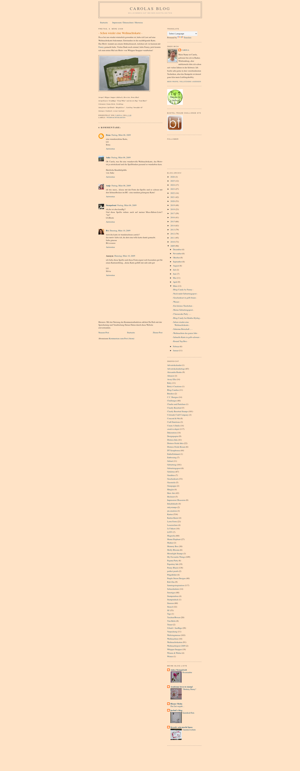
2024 (172, 184)
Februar (176, 346)
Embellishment (173, 454)
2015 (172, 221)
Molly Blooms (173, 549)
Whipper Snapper (174, 649)
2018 (172, 209)
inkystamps (172, 507)
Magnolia (171, 535)
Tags (169, 613)
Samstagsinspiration (175, 585)
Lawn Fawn (172, 521)
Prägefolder (172, 574)
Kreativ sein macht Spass (181, 727)
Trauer (169, 624)
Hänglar (170, 489)
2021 (172, 197)
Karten (170, 514)
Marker (170, 542)
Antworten (110, 148)
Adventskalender (174, 365)
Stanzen (170, 603)
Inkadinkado (172, 503)
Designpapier (172, 436)
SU (168, 610)
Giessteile (171, 482)
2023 (172, 189)
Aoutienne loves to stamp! (181, 686)
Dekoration (172, 432)
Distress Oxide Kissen (176, 446)
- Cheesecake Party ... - (181, 313)
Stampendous (173, 596)
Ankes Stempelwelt (178, 669)
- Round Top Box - (180, 341)
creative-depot (173, 429)
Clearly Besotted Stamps (177, 411)
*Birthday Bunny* (189, 689)
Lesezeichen (172, 525)
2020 (172, 201)
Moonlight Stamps (175, 553)
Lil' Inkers (171, 528)
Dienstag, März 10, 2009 (120, 230)
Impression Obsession (176, 500)
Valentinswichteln (189, 729)
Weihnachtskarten (116, 117)
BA (107, 230)
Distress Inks (172, 439)
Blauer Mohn (176, 703)
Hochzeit (171, 496)
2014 (172, 225)
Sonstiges (171, 592)
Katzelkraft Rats (188, 713)
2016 (172, 217)
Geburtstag (171, 464)
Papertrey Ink (172, 564)
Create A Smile (173, 425)
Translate (187, 37)
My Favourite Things (176, 556)
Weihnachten (172, 638)
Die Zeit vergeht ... (177, 706)
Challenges (172, 400)
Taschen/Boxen (173, 617)
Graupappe (171, 485)
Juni (175, 273)
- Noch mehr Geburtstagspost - (185, 293)
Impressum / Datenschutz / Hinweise (127, 22)
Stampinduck (172, 599)
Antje (108, 185)
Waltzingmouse (173, 635)
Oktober (176, 257)
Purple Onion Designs (176, 578)
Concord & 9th (173, 418)
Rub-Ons (171, 581)
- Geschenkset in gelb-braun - (184, 297)
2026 (172, 176)
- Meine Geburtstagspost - (183, 309)
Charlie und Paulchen (176, 404)
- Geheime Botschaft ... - (182, 329)
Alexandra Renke (174, 372)
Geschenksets (173, 478)
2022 (172, 193)
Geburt (170, 461)
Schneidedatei (173, 589)
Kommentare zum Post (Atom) (121, 338)
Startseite (104, 22)
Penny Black (172, 567)
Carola (185, 50)
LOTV (169, 532)
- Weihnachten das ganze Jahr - (185, 333)
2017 (172, 213)
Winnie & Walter (174, 653)
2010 (172, 241)
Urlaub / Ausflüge (174, 628)
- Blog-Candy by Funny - (182, 289)
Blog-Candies (173, 390)
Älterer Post (157, 332)
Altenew (170, 375)
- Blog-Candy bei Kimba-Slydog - (186, 318)
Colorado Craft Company (178, 414)
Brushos (170, 393)
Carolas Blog (150, 8)
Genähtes (171, 475)
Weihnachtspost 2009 (176, 645)
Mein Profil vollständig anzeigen (184, 81)
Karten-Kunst (172, 517)
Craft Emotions (173, 422)
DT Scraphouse (173, 450)
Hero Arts (171, 493)
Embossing (172, 457)
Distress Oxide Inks (175, 443)
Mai (175, 277)
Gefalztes (171, 471)
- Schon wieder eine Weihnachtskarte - (181, 324)
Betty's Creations (174, 386)
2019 (172, 205)
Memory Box (172, 546)
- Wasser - (176, 301)
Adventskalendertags (176, 368)
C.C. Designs (172, 397)
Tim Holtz (171, 621)
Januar (176, 350)
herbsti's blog (176, 710)
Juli (175, 269)
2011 (172, 237)
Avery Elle (171, 379)
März (175, 286)
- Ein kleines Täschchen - (182, 305)
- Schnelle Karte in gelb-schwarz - (186, 337)
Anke (108, 157)
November (177, 253)
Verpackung (172, 631)
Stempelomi (111, 205)
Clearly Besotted (174, 407)
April (175, 281)
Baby (169, 383)
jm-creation (172, 510)
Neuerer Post (103, 332)
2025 (172, 180)
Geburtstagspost (174, 468)
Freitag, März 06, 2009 (121, 135)
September (177, 261)
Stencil (170, 606)
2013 (172, 229)
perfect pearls (172, 571)
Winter (170, 656)
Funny (101, 47)
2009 (172, 245)
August (176, 265)
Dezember (177, 249)
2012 (172, 233)
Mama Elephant (174, 539)
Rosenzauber (187, 672)
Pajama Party (172, 560)
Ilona (108, 134)
